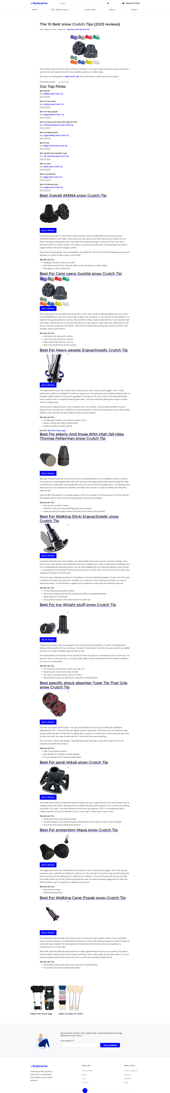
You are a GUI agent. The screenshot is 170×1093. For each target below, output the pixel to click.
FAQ (83, 1078)
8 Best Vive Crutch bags (41, 1014)
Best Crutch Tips (72, 76)
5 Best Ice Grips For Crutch (70, 1014)
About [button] (112, 9)
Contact (134, 9)
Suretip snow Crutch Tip (53, 104)
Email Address (67, 1041)
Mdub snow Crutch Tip (53, 166)
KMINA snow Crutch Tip (53, 94)
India (126, 1082)
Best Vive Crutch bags (56, 430)
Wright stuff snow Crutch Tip (55, 146)
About (84, 1074)
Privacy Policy (90, 9)
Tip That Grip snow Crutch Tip (56, 156)
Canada (127, 1074)
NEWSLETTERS (133, 3)
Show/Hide (63, 82)
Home (34, 9)
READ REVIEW (45, 97)
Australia (127, 1078)
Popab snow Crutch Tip (53, 187)
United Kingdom (130, 1070)
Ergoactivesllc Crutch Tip (54, 114)
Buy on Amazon (48, 230)
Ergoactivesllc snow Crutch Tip (56, 135)
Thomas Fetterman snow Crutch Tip (58, 125)
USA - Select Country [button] (59, 9)
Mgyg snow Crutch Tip (53, 177)
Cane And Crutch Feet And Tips (78, 29)
